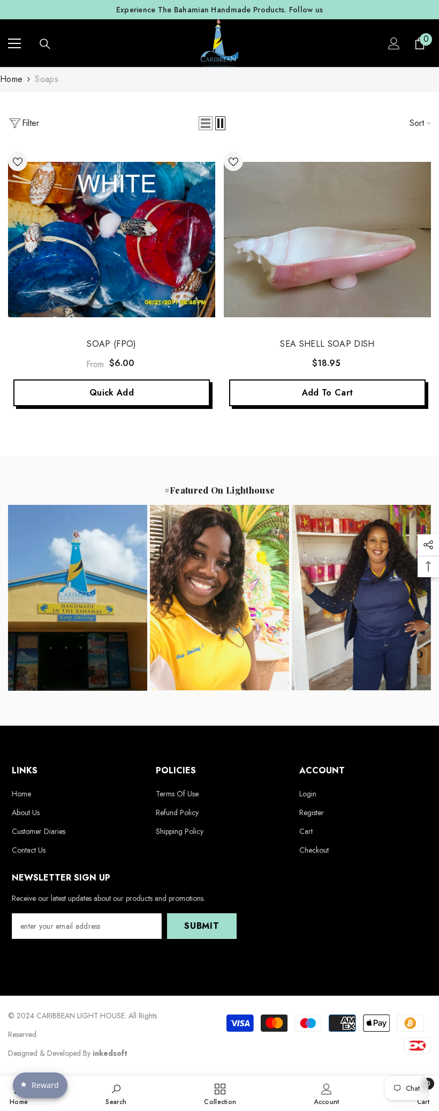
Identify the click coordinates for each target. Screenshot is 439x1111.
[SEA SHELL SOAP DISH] (327, 239)
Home (11, 79)
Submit (202, 926)
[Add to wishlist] (17, 161)
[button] (206, 123)
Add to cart (327, 392)
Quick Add (111, 392)
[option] (219, 9)
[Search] (45, 44)
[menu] (14, 43)
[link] (115, 1093)
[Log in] (394, 43)
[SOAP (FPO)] (111, 239)
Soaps (46, 79)
